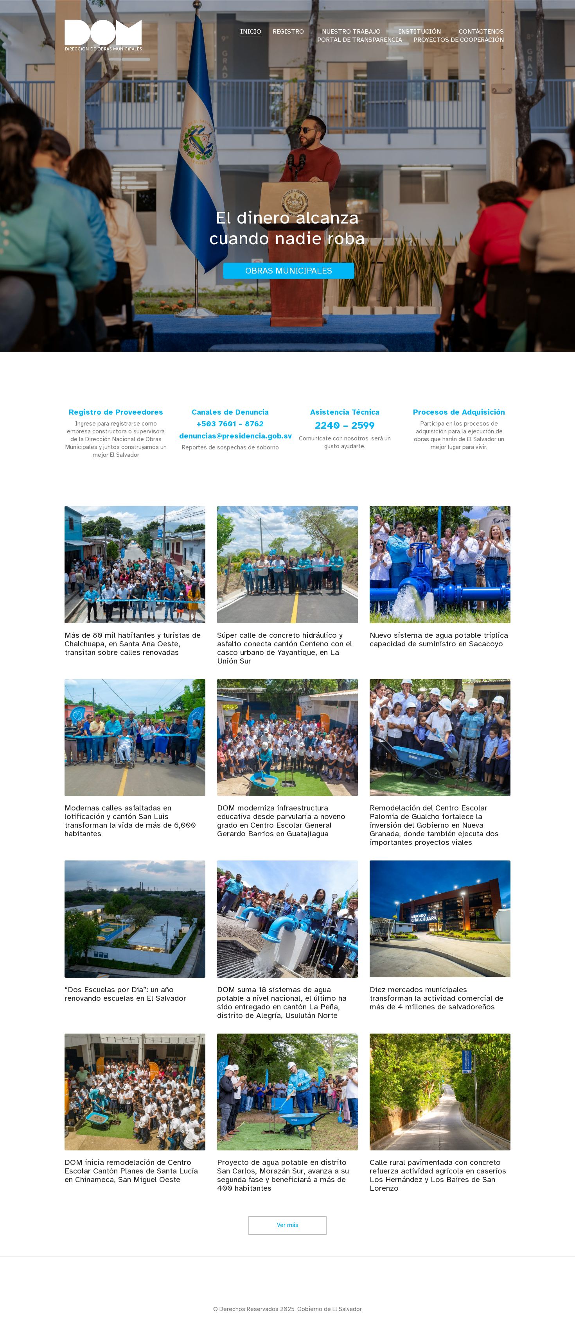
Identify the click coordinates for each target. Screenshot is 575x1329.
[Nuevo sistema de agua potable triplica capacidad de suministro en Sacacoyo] (440, 564)
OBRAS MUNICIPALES (288, 270)
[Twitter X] (287, 1284)
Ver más (287, 1228)
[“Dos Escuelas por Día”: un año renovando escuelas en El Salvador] (135, 919)
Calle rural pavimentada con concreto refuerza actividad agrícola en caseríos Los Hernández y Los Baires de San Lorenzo (438, 1175)
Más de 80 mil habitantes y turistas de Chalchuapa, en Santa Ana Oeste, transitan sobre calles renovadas (133, 644)
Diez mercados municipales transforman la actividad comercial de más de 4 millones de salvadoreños (436, 998)
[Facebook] (267, 1284)
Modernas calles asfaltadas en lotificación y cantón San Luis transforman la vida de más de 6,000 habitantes (130, 821)
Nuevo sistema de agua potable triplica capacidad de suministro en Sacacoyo (439, 639)
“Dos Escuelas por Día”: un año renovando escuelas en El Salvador (125, 994)
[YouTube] (306, 1284)
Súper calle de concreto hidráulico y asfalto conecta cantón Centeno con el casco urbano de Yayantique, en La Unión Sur (284, 648)
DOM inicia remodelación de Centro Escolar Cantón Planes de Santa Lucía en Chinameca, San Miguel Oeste (131, 1171)
